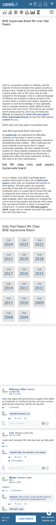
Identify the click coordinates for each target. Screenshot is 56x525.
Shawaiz (14, 497)
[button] (4, 12)
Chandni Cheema (18, 414)
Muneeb (13, 509)
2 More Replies (16, 460)
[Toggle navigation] (51, 12)
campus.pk (10, 135)
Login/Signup (25, 518)
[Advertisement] (28, 56)
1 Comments (13, 407)
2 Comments (16, 490)
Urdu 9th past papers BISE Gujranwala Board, (25, 115)
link (18, 391)
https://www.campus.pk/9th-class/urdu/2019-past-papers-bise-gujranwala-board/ (30, 498)
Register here (48, 520)
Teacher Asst (16, 452)
